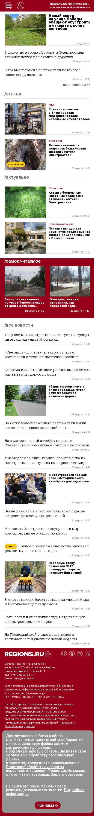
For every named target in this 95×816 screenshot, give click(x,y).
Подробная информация (20, 726)
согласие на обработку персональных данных (40, 757)
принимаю (47, 805)
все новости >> (76, 85)
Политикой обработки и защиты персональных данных (35, 769)
